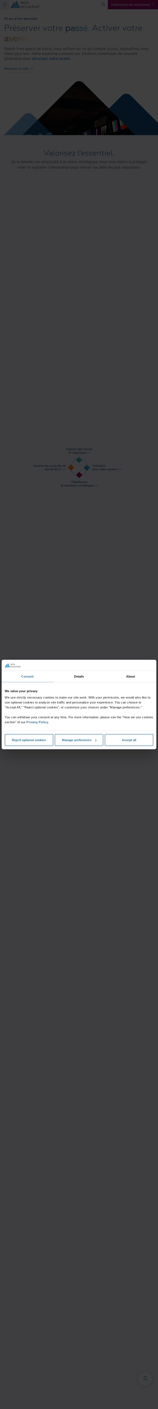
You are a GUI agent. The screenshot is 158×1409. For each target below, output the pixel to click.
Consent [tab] (27, 676)
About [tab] (130, 676)
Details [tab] (79, 676)
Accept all (129, 740)
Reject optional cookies (29, 740)
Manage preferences (77, 740)
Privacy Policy (37, 722)
